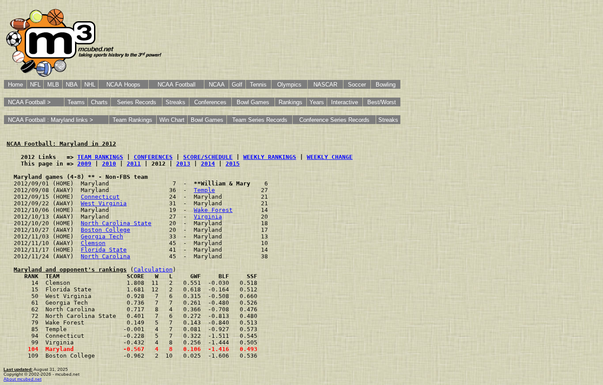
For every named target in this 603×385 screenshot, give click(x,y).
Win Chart (172, 120)
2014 (208, 163)
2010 (109, 163)
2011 (134, 163)
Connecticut (100, 196)
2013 (183, 163)
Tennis (258, 84)
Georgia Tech (102, 236)
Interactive (344, 102)
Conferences (210, 102)
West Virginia (104, 203)
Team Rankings (132, 120)
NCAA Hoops (123, 84)
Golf (237, 84)
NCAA (217, 84)
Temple (204, 190)
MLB (53, 84)
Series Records (136, 102)
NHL (89, 84)
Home (15, 84)
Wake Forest (213, 210)
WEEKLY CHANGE (330, 157)
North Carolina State (116, 223)
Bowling (386, 84)
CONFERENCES (153, 157)
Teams (76, 102)
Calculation (153, 269)
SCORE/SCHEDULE (208, 157)
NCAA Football (177, 84)
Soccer (357, 84)
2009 (84, 163)
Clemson (93, 243)
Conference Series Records (334, 120)
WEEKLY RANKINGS (269, 157)
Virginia (208, 216)
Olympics (289, 84)
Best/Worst (381, 102)
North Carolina (105, 256)
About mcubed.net (22, 379)
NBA (72, 84)
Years (316, 102)
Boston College (105, 229)
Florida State (104, 249)
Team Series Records (259, 120)
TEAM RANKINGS (100, 157)
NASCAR (325, 84)
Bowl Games (253, 102)
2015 (233, 163)
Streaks (175, 102)
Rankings (290, 102)
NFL (35, 84)
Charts (99, 102)
